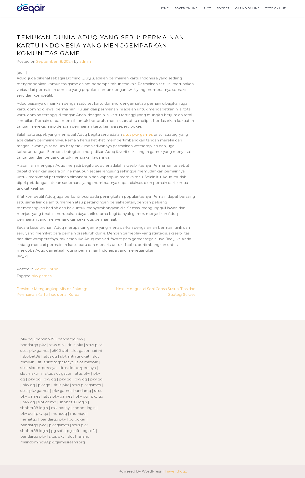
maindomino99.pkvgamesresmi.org (52, 442)
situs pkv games (138, 134)
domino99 (45, 339)
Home (164, 8)
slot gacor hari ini (86, 350)
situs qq (50, 356)
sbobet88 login (73, 402)
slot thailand (78, 436)
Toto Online (275, 8)
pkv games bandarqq (71, 390)
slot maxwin (87, 362)
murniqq (78, 413)
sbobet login (84, 407)
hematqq (28, 419)
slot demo (47, 402)
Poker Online (186, 8)
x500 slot (60, 350)
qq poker (77, 419)
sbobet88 (31, 356)
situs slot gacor (58, 373)
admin (85, 61)
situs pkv (56, 345)
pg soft (57, 430)
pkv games (41, 276)
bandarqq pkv (70, 339)
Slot (207, 8)
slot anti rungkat (74, 356)
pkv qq (26, 339)
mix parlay (60, 407)
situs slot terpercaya (55, 362)
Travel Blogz (176, 471)
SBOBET (223, 8)
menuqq (59, 413)
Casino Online (247, 8)
